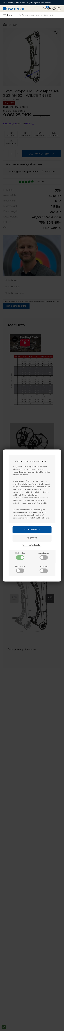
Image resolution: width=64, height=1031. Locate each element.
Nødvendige (20, 553)
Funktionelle (20, 566)
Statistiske (44, 566)
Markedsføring (43, 553)
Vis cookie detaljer (32, 545)
